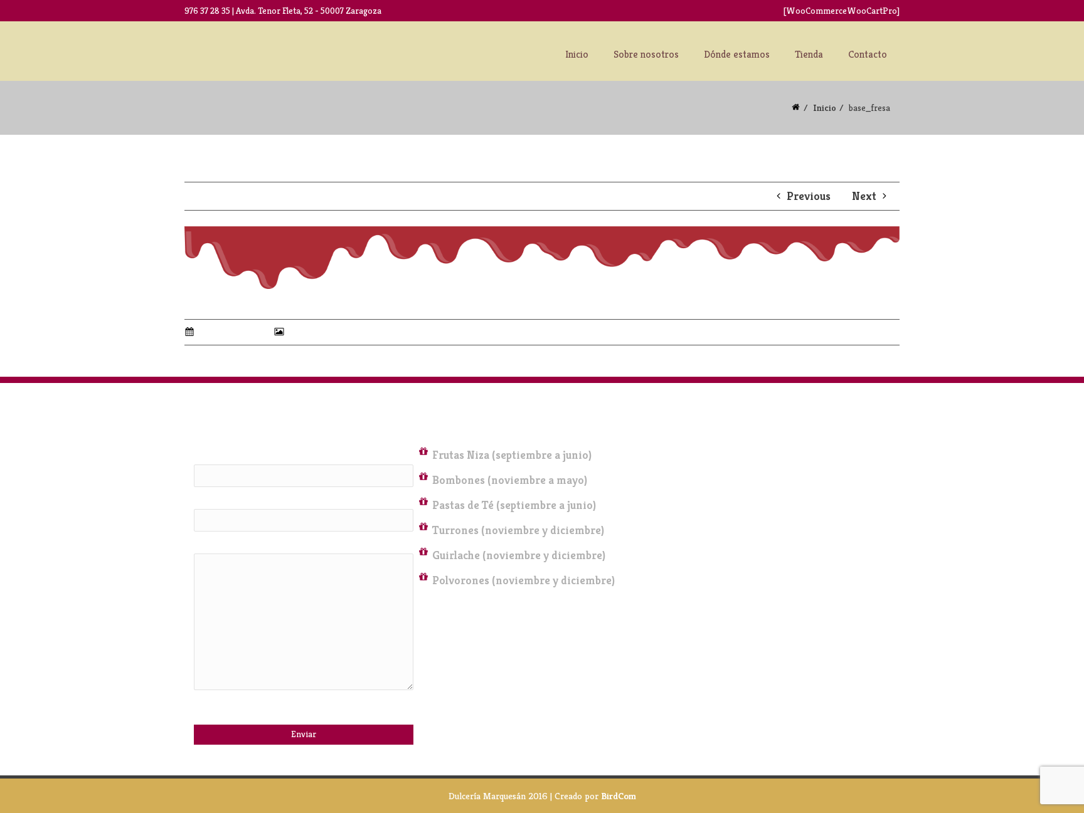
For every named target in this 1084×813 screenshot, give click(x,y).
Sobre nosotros (646, 54)
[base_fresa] (542, 256)
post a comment (368, 351)
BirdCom (618, 796)
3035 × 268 (310, 331)
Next (865, 196)
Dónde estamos (737, 54)
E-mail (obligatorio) (238, 502)
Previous (807, 196)
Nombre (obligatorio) (241, 458)
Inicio (576, 54)
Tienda (809, 54)
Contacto (867, 54)
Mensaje (212, 547)
